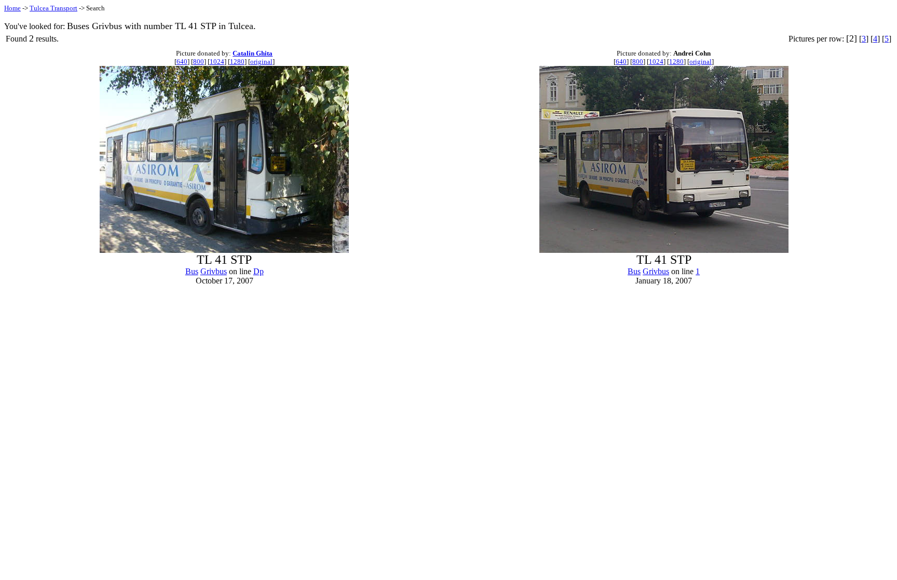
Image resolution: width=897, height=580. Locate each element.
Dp (258, 271)
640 (181, 61)
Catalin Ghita (253, 53)
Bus (191, 271)
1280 (237, 61)
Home (12, 8)
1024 (217, 61)
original (261, 61)
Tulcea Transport (53, 8)
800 (198, 61)
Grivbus (213, 271)
